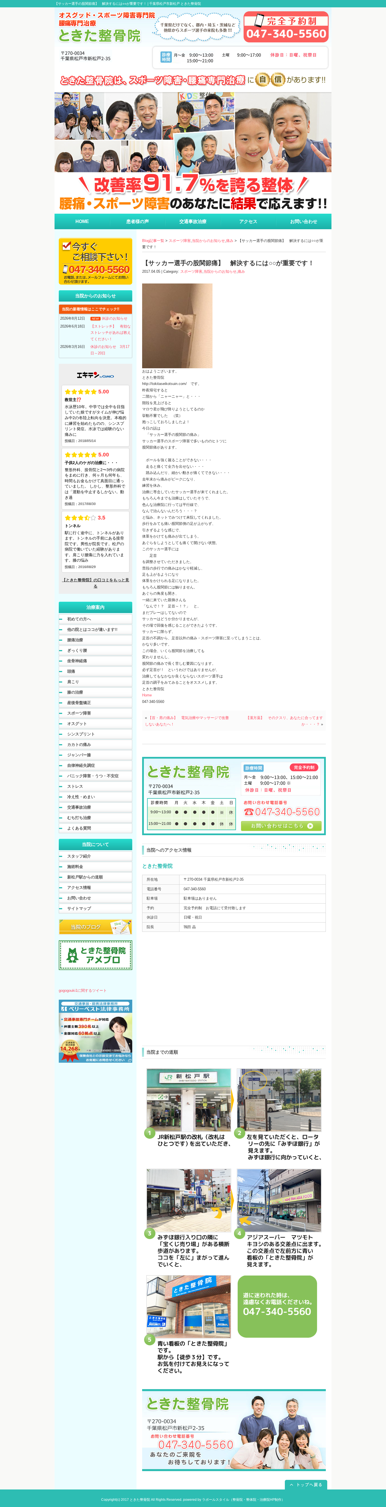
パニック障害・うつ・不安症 (93, 776)
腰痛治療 (75, 640)
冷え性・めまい (81, 796)
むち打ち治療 (79, 817)
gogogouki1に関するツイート (83, 990)
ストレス (75, 786)
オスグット (77, 723)
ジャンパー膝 (79, 755)
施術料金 (75, 866)
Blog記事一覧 (153, 241)
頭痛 (71, 671)
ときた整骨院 (140, 1500)
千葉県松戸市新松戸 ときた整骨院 (175, 4)
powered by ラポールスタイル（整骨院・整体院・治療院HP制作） (234, 1500)
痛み (229, 241)
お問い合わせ (79, 898)
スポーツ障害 (180, 241)
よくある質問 (79, 828)
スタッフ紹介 (79, 856)
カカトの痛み (79, 744)
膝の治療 (75, 692)
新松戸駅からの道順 (85, 877)
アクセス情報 (79, 887)
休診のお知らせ (114, 318)
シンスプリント (81, 734)
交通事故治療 (79, 807)
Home (147, 695)
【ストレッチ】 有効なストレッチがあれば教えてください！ (110, 332)
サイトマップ (79, 908)
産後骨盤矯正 (79, 702)
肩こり (73, 681)
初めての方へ (79, 619)
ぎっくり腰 (77, 650)
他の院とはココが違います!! (92, 629)
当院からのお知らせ (208, 241)
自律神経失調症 (81, 765)
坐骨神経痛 (77, 661)
